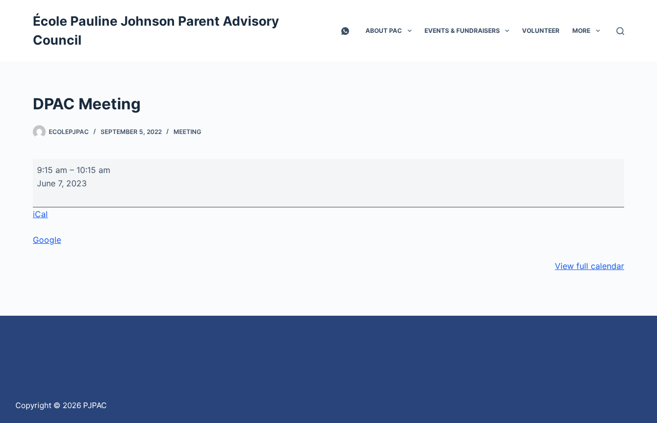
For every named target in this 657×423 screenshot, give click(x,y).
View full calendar (589, 266)
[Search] (620, 31)
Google (47, 240)
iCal (40, 214)
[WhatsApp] (345, 31)
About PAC (383, 30)
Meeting (187, 132)
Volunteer (540, 30)
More (581, 30)
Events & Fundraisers (462, 30)
